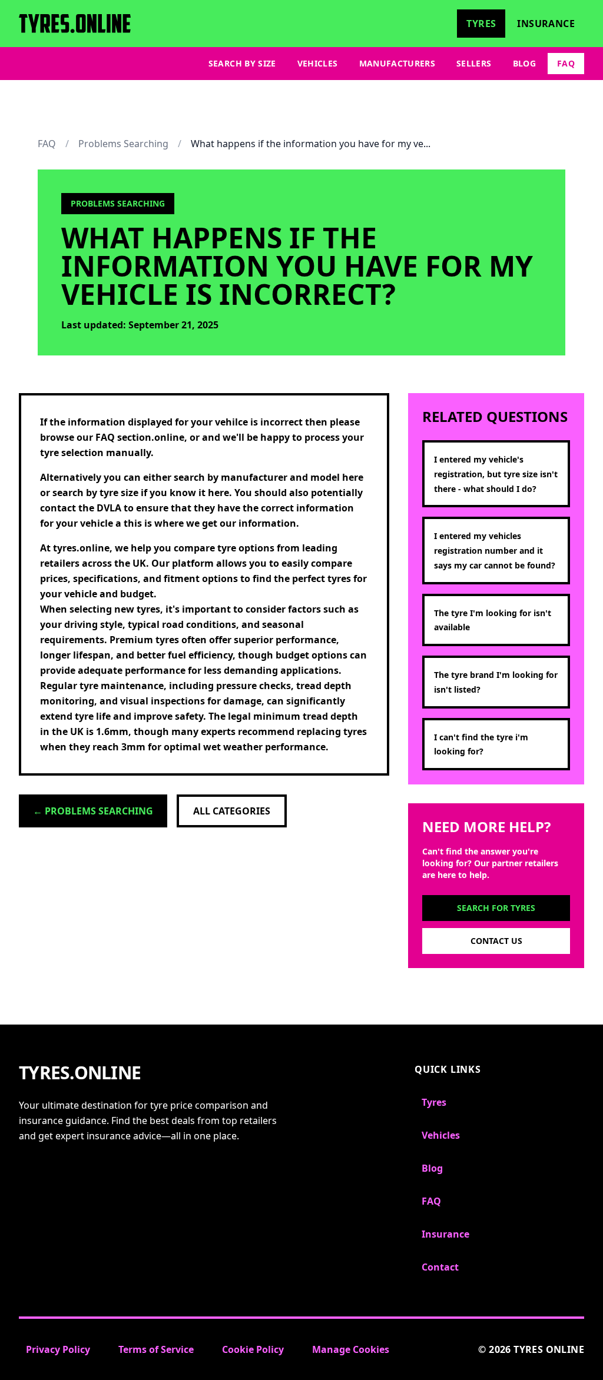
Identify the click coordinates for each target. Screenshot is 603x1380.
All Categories (231, 810)
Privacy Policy (58, 1349)
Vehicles (317, 63)
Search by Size (242, 63)
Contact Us (496, 940)
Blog (524, 63)
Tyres (481, 23)
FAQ (566, 63)
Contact (440, 1267)
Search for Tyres (496, 907)
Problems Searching (123, 143)
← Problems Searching (93, 810)
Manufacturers (397, 63)
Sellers (473, 63)
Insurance (546, 23)
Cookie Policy (253, 1349)
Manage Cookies (350, 1349)
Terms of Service (156, 1349)
